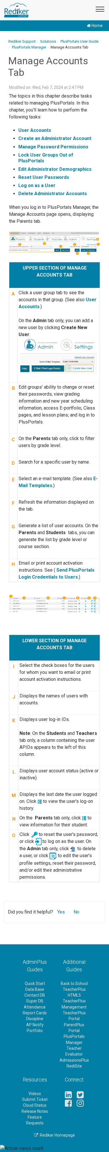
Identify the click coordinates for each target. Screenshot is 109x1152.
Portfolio (35, 1030)
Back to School (74, 983)
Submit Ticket (35, 1099)
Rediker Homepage (56, 1135)
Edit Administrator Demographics (55, 169)
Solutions (48, 41)
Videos (34, 1093)
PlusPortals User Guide (79, 41)
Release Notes (35, 1111)
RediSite (74, 1066)
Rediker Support (22, 41)
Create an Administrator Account (54, 138)
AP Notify (35, 1024)
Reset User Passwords (44, 177)
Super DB (34, 1001)
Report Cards (35, 1013)
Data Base (34, 989)
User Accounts (34, 130)
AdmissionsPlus (74, 1060)
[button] (99, 8)
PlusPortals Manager (29, 47)
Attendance (35, 1007)
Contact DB (34, 995)
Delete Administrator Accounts (52, 193)
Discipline (34, 1018)
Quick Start (35, 983)
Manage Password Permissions (53, 147)
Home (97, 25)
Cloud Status (35, 1105)
